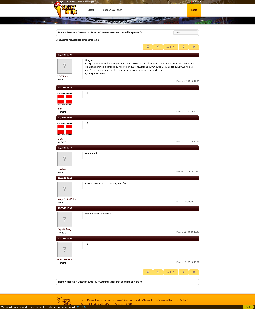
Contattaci (85, 304)
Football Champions (124, 300)
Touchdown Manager (105, 300)
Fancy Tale (173, 300)
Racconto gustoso (160, 300)
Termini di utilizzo (98, 304)
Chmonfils (62, 76)
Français (71, 32)
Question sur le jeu (87, 32)
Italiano (195, 1)
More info (81, 307)
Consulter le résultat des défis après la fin (120, 32)
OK (248, 307)
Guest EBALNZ (65, 259)
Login (194, 10)
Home (61, 32)
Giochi (91, 10)
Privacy (110, 304)
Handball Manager (143, 300)
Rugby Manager (88, 300)
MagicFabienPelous (67, 199)
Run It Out (184, 300)
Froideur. (61, 169)
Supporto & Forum (112, 10)
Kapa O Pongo (64, 229)
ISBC (60, 108)
